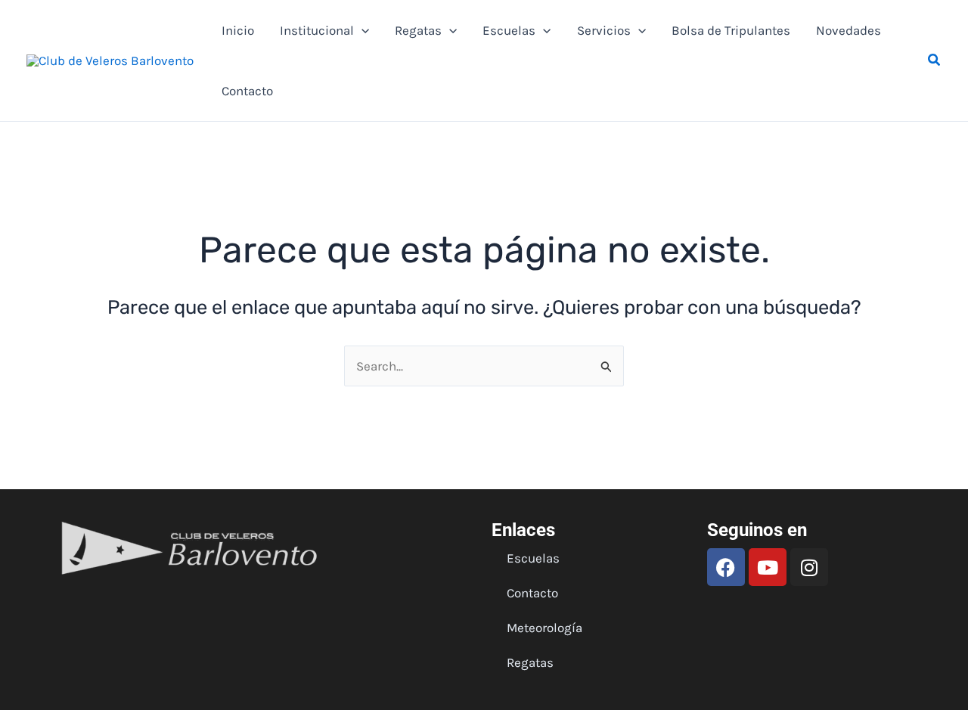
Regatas (418, 30)
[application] (361, 30)
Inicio (238, 30)
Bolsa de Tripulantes (731, 30)
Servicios (604, 30)
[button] (935, 60)
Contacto (247, 90)
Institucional (317, 30)
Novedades (848, 30)
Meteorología (544, 627)
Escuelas (508, 30)
